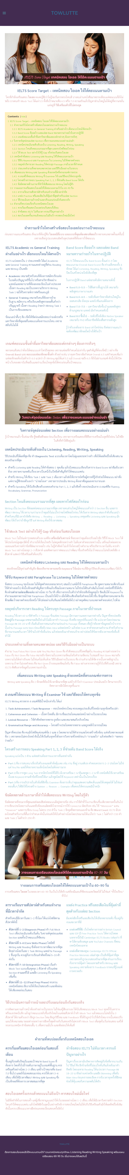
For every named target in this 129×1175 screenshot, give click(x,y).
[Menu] (4, 13)
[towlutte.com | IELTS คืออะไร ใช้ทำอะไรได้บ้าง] (64, 13)
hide (23, 116)
